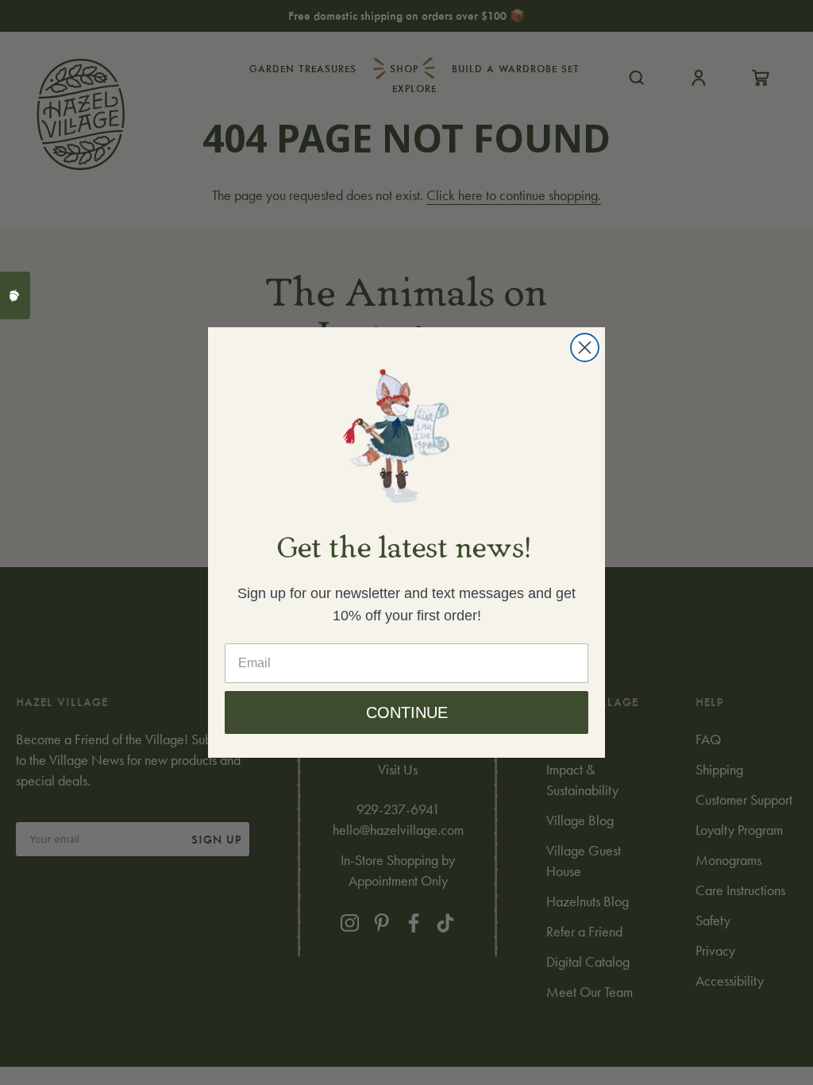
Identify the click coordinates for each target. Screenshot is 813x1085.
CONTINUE (407, 712)
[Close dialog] (585, 347)
